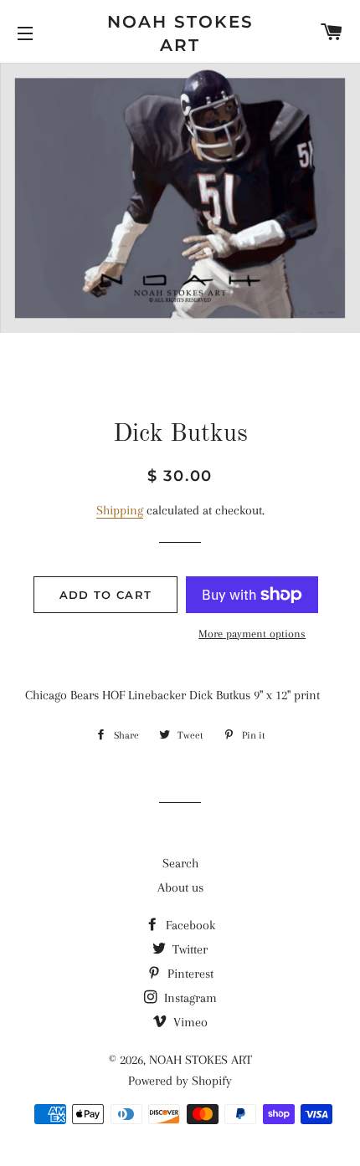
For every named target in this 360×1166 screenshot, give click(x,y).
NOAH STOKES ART (180, 33)
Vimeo (189, 1022)
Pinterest (188, 973)
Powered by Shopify (180, 1080)
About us (180, 887)
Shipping (119, 510)
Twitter (188, 949)
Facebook (188, 925)
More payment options (252, 633)
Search (180, 863)
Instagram (189, 997)
